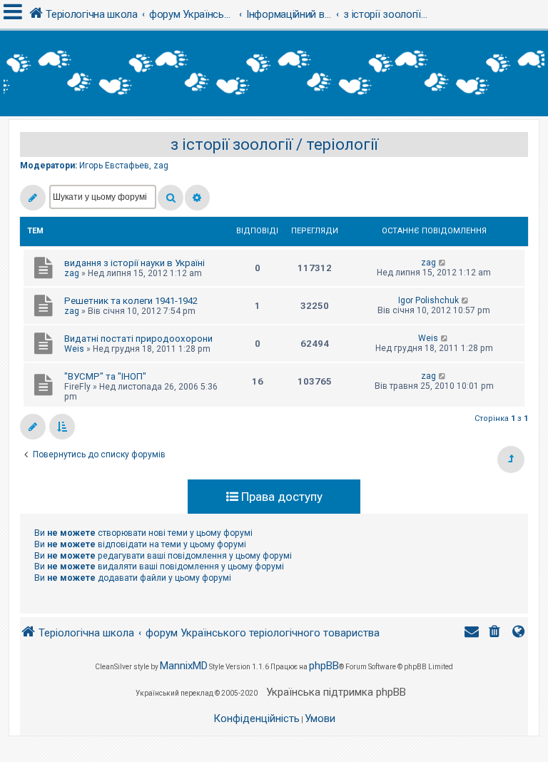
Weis (74, 349)
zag (160, 166)
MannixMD (184, 665)
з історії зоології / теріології (274, 144)
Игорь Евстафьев (114, 166)
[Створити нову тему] (33, 197)
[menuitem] (496, 633)
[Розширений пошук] (197, 197)
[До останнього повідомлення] (442, 263)
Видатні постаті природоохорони (138, 338)
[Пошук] (170, 197)
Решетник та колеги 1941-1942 (131, 300)
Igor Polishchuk (428, 300)
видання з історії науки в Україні (134, 263)
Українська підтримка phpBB (336, 692)
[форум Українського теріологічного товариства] (274, 73)
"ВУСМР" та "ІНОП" (105, 376)
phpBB (324, 665)
